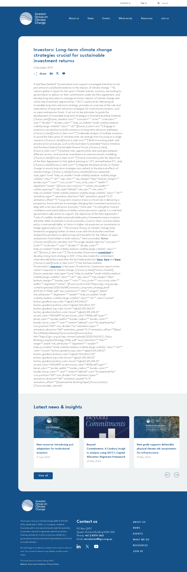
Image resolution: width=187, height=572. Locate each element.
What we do (125, 18)
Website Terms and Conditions (33, 564)
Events (106, 18)
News (91, 18)
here (100, 259)
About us (74, 18)
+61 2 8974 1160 (94, 535)
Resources (146, 18)
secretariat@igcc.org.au (98, 539)
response (55, 266)
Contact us (125, 3)
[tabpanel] (56, 442)
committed (104, 252)
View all (43, 475)
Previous (167, 474)
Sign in (144, 3)
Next (176, 474)
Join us (165, 18)
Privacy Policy (53, 564)
